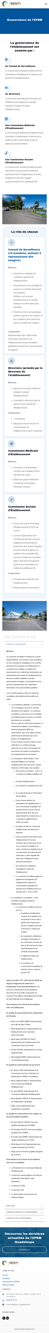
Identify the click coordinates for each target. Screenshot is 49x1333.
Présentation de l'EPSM (10, 1282)
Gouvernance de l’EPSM (24, 19)
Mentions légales (8, 1285)
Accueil (5, 1275)
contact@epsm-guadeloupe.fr (18, 1304)
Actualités (6, 1278)
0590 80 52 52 (11, 1300)
